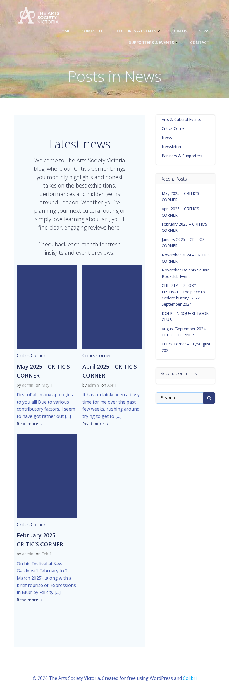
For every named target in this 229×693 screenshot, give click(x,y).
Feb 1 (47, 553)
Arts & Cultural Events (181, 119)
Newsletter (172, 146)
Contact (199, 42)
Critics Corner (31, 355)
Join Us (179, 31)
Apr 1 (112, 385)
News (203, 31)
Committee (94, 31)
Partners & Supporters (182, 155)
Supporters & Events (151, 42)
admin (27, 385)
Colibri (190, 678)
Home (64, 31)
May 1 (47, 385)
